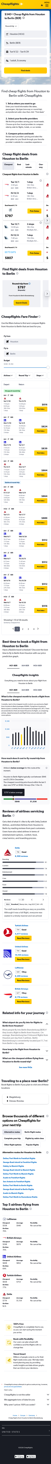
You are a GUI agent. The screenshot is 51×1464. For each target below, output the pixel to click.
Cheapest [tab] (8, 164)
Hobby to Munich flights (13, 1166)
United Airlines (21, 947)
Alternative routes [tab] (12, 1132)
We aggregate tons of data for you (19, 1399)
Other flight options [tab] (12, 1145)
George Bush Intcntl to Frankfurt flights (20, 1162)
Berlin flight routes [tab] (33, 1132)
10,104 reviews (21, 955)
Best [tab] (19, 164)
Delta (17, 848)
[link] (21, 303)
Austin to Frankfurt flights (14, 1178)
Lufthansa (19, 968)
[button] (23, 18)
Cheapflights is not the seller (17, 1394)
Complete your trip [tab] (12, 1138)
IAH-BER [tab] (25, 665)
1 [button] (17, 629)
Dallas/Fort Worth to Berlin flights (17, 1185)
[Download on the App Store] (31, 1457)
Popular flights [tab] (32, 1145)
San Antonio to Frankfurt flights (16, 1181)
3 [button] (28, 629)
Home (15, 1415)
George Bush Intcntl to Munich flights (19, 1170)
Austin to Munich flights (13, 1193)
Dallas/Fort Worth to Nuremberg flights (20, 1197)
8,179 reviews (21, 997)
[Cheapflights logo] (10, 4)
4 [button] (33, 629)
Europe (22, 1415)
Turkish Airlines (21, 925)
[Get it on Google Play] (19, 1457)
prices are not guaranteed (12, 1387)
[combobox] (11, 26)
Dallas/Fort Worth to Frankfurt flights (19, 1158)
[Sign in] (42, 5)
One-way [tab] (41, 165)
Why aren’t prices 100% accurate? (19, 1404)
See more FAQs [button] (25, 1067)
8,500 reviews (21, 856)
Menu (47, 2)
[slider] (48, 367)
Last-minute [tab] (29, 165)
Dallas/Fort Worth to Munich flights (18, 1174)
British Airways (21, 989)
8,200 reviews (21, 976)
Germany (32, 1415)
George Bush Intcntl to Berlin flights (18, 1189)
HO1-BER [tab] (13, 665)
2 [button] (22, 629)
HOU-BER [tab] (37, 665)
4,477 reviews (21, 934)
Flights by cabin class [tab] (34, 1138)
